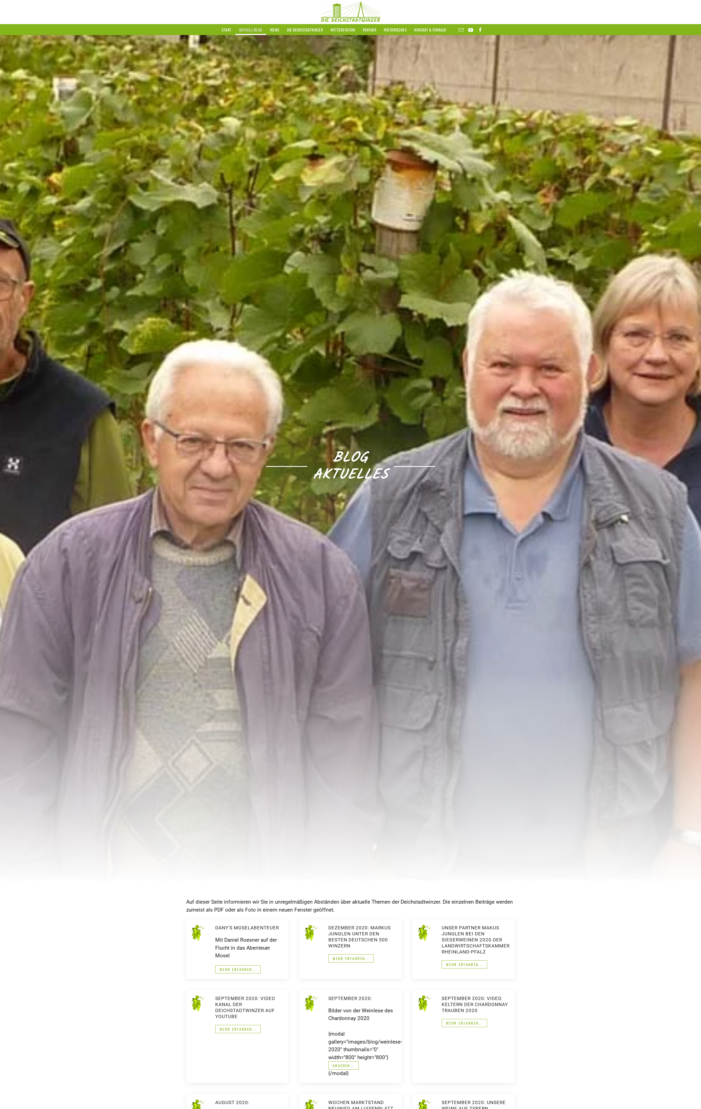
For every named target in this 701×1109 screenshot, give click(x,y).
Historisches (395, 30)
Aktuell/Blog (250, 30)
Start (226, 30)
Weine (275, 30)
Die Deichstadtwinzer (305, 30)
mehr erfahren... (238, 969)
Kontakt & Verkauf (430, 30)
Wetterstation (343, 30)
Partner (370, 30)
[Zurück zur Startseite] (350, 12)
